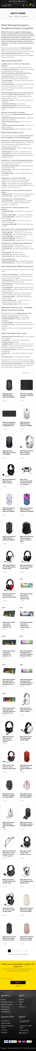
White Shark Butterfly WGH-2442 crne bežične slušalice (9, 481)
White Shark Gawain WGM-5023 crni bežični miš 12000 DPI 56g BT (26, 824)
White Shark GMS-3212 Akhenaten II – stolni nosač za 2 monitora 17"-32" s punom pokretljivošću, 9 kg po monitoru (9, 853)
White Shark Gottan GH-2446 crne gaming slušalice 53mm (9, 909)
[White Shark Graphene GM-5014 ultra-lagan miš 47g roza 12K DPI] (26, 928)
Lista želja (4, 1030)
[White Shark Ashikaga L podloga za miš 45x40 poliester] (26, 385)
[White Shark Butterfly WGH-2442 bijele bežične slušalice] (26, 442)
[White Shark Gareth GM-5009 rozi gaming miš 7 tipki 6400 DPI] (26, 785)
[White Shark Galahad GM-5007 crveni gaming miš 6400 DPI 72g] (26, 756)
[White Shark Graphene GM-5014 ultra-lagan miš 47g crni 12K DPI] (9, 928)
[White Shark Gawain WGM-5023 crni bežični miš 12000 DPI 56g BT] (26, 814)
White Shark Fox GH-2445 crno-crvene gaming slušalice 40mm (9, 766)
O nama (3, 999)
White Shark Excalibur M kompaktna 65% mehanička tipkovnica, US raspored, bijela (26, 682)
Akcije (20, 1004)
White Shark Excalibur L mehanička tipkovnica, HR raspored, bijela (26, 596)
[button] (18, 982)
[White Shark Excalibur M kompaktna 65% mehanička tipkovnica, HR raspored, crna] (9, 671)
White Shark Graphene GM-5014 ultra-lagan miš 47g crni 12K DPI (9, 938)
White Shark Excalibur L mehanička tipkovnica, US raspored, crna (9, 653)
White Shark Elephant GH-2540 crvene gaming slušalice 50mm (9, 595)
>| (26, 951)
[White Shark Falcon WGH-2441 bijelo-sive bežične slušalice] (26, 699)
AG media (32, 1048)
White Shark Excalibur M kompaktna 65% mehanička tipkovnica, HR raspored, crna (9, 682)
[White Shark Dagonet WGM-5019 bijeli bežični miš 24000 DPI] (9, 499)
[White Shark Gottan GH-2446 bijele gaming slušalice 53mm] (26, 871)
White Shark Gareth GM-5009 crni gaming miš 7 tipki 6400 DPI (9, 795)
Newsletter (4, 1032)
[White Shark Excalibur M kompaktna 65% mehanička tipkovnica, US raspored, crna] (9, 699)
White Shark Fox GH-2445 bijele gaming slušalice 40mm (26, 738)
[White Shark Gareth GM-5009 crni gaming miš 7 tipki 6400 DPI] (9, 785)
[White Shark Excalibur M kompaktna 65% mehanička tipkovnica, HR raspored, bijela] (26, 642)
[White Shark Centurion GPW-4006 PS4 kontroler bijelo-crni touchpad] (26, 471)
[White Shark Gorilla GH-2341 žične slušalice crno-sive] (26, 842)
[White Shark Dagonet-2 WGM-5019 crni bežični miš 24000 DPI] (9, 528)
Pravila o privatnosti (6, 1004)
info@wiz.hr (24, 1)
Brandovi (16, 16)
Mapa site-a (22, 1007)
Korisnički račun (5, 1021)
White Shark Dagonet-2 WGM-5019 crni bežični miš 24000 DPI (9, 538)
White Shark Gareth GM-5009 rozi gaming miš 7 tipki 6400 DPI (26, 795)
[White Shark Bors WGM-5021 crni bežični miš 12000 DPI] (9, 442)
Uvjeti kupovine (5, 1007)
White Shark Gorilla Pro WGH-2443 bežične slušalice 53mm (9, 881)
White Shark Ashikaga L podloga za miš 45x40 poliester (26, 395)
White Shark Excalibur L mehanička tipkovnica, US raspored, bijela (26, 624)
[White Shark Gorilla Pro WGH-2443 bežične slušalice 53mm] (9, 871)
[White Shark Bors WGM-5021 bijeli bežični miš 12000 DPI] (26, 413)
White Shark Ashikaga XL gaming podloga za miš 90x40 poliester (9, 423)
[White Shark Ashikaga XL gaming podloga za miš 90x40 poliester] (9, 413)
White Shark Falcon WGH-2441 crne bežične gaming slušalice (8, 739)
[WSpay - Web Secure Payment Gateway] (29, 1041)
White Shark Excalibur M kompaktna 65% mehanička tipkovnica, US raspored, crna (9, 710)
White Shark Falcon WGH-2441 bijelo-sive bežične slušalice (26, 709)
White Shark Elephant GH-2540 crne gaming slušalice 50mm (26, 566)
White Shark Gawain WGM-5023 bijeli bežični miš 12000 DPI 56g (9, 825)
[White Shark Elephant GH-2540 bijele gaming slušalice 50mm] (9, 556)
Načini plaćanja (5, 1009)
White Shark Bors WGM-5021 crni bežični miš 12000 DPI (9, 452)
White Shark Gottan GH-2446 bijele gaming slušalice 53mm (26, 881)
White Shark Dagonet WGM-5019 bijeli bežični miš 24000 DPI (9, 509)
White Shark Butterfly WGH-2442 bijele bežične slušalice (26, 452)
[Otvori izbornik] (33, 5)
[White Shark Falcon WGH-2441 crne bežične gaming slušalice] (9, 728)
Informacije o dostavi (6, 1002)
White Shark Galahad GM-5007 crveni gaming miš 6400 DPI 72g (26, 767)
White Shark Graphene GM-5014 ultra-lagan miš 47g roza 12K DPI (26, 938)
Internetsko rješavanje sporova (7, 1026)
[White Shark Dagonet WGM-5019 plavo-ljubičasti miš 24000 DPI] (26, 499)
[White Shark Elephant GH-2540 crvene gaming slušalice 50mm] (9, 585)
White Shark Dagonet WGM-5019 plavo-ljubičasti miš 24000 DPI (26, 509)
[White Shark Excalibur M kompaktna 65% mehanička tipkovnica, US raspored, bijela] (26, 671)
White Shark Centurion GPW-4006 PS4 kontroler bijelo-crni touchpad (26, 482)
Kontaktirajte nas (6, 1012)
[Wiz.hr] (6, 5)
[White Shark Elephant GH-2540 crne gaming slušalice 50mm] (26, 556)
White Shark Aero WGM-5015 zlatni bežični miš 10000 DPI (9, 395)
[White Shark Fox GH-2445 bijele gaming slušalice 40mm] (26, 728)
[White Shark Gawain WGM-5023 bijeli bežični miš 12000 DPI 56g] (9, 814)
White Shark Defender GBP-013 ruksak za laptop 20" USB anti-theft (26, 539)
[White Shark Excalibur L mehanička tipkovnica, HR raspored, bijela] (26, 585)
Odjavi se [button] (18, 986)
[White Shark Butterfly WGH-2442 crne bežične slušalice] (9, 471)
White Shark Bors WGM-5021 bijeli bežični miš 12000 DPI (26, 423)
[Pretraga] (23, 5)
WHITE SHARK (23, 16)
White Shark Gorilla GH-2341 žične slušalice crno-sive (25, 852)
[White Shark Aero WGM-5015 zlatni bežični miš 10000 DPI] (9, 385)
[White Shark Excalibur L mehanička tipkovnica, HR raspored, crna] (9, 613)
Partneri (21, 1002)
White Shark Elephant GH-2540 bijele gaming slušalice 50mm (9, 566)
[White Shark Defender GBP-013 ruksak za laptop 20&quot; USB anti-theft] (26, 528)
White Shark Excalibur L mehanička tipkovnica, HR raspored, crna (9, 624)
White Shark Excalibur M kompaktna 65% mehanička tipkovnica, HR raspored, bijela (26, 653)
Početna (11, 16)
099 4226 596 (14, 1)
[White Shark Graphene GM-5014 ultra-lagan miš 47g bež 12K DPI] (26, 899)
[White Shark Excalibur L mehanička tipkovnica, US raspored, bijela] (26, 613)
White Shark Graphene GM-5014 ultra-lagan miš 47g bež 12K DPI (26, 909)
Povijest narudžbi (5, 1023)
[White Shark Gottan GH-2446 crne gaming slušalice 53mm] (9, 899)
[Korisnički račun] (26, 5)
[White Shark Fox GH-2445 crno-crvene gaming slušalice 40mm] (9, 756)
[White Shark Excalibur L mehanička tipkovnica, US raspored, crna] (9, 642)
